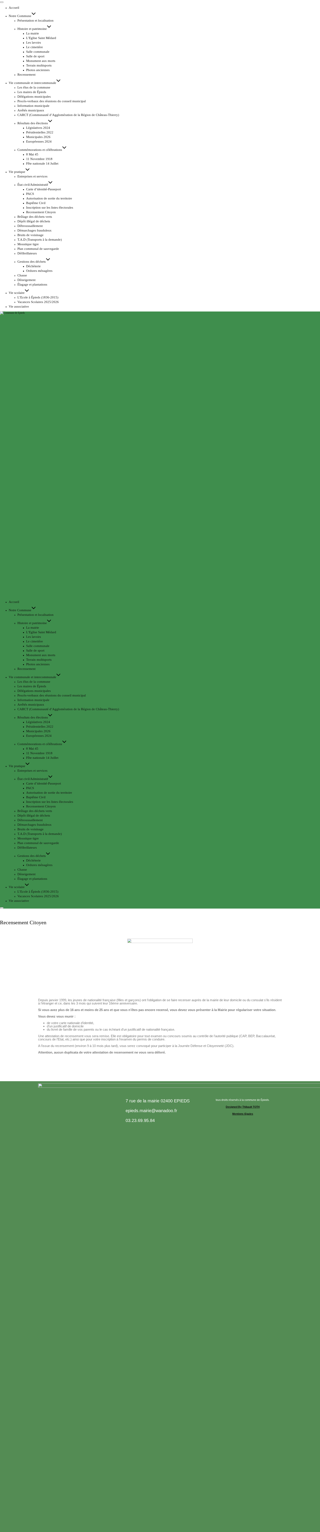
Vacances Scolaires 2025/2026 (38, 302)
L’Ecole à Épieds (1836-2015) (37, 297)
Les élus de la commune (33, 87)
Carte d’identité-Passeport (43, 189)
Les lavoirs (33, 42)
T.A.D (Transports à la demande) (39, 239)
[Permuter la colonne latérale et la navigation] (1, 908)
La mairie (32, 33)
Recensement (26, 74)
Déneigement (26, 280)
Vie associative (19, 306)
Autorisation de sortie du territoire (49, 198)
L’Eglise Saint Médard (41, 38)
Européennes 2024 (39, 141)
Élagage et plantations (32, 284)
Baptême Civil (35, 203)
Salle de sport (35, 56)
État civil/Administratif (32, 184)
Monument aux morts (40, 61)
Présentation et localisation (35, 20)
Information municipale (33, 105)
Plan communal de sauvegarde (38, 248)
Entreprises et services (32, 176)
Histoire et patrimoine (32, 29)
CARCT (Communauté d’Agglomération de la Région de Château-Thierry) (68, 115)
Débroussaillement (30, 226)
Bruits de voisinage (30, 235)
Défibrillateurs (27, 253)
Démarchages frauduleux (34, 230)
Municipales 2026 (38, 137)
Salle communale (37, 51)
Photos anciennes (38, 70)
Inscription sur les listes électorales (49, 207)
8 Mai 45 (32, 154)
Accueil (14, 7)
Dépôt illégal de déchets (33, 221)
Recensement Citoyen (41, 212)
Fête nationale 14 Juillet (42, 163)
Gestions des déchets (31, 261)
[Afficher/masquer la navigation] (1, 2)
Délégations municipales (34, 96)
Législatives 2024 (38, 127)
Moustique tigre (28, 244)
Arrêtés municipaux (30, 110)
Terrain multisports (39, 65)
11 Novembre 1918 (39, 159)
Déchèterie (33, 266)
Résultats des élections (32, 123)
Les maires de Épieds (31, 92)
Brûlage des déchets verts (34, 216)
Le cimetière (34, 47)
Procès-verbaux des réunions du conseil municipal (51, 101)
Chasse (22, 275)
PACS (30, 194)
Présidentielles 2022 (39, 132)
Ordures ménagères (39, 270)
